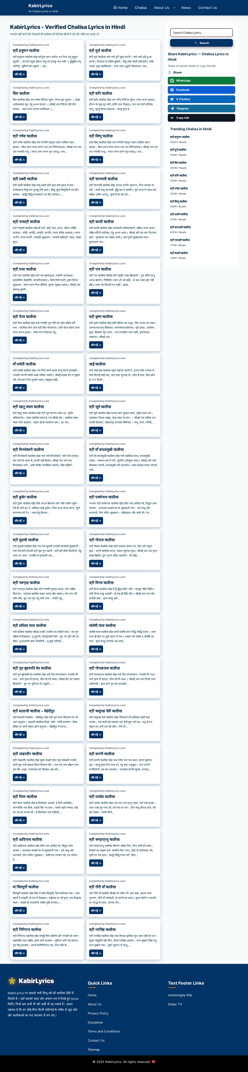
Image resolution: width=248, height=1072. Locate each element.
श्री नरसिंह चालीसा (102, 929)
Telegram (182, 108)
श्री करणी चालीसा (102, 753)
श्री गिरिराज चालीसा (27, 929)
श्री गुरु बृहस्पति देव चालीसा (32, 668)
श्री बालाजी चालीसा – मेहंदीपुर (34, 711)
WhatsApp (183, 80)
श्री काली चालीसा (101, 221)
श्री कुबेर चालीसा (25, 497)
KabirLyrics (36, 981)
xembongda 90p (180, 995)
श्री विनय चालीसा (101, 582)
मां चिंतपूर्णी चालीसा (26, 887)
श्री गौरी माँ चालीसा (102, 887)
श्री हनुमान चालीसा (26, 50)
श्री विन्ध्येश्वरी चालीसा (28, 449)
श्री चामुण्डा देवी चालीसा (105, 711)
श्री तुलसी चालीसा (25, 540)
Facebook (182, 89)
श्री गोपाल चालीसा (102, 540)
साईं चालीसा (97, 364)
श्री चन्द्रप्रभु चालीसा (104, 839)
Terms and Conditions (104, 1031)
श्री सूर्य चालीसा (100, 406)
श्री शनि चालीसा (100, 93)
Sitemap (94, 1049)
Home (92, 995)
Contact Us (96, 1040)
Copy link (182, 117)
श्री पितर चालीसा (25, 796)
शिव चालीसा (21, 93)
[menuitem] (120, 8)
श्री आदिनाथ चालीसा (27, 839)
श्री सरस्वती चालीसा (103, 179)
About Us (95, 1004)
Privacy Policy (98, 1013)
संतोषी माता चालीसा (102, 625)
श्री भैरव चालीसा (24, 316)
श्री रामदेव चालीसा (102, 796)
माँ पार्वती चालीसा (24, 364)
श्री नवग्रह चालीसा (26, 582)
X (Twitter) (183, 99)
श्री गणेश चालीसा (25, 136)
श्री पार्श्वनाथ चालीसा (104, 497)
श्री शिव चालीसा (178, 163)
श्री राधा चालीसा (24, 269)
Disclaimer (95, 1022)
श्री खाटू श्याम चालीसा (28, 406)
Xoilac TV (175, 1004)
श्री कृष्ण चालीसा (101, 316)
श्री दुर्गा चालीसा (100, 50)
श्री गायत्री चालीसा (26, 221)
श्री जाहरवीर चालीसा (27, 753)
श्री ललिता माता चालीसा (29, 625)
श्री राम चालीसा (100, 269)
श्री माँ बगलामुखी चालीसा (106, 449)
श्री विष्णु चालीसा (101, 136)
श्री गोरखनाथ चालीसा (104, 668)
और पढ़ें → (20, 74)
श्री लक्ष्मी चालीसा (25, 179)
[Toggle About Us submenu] (174, 7)
